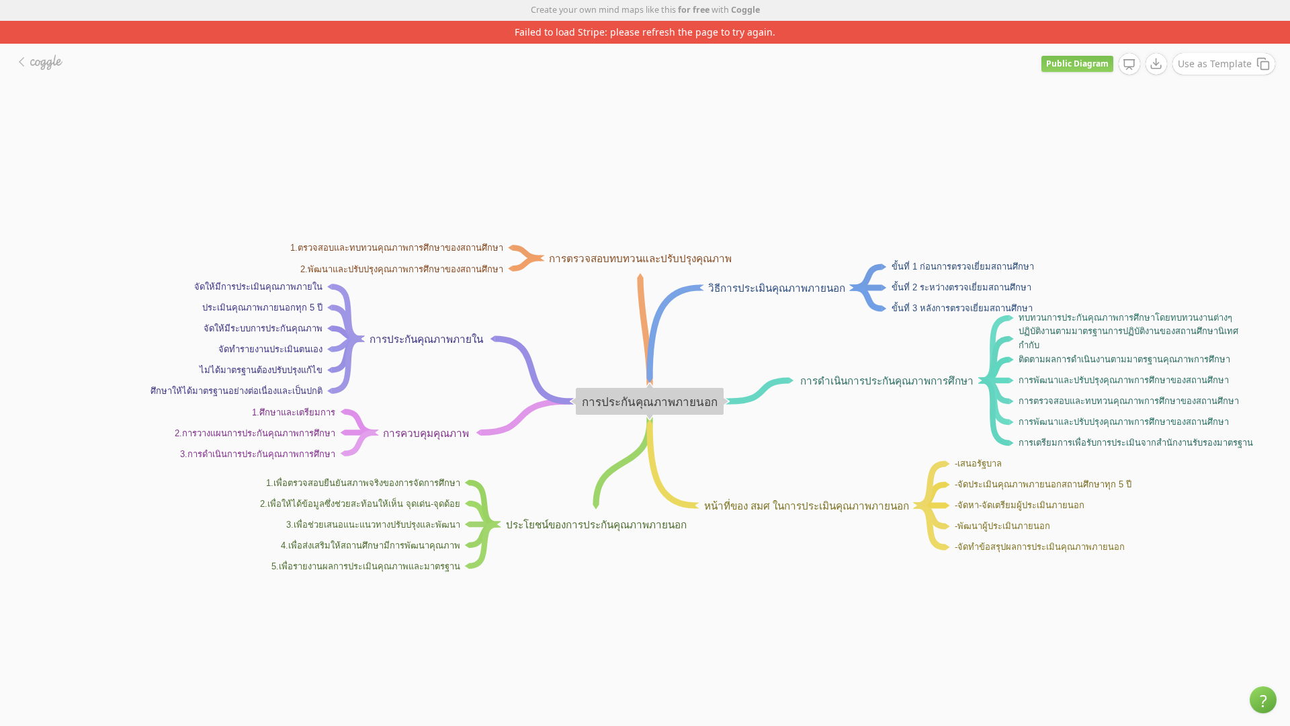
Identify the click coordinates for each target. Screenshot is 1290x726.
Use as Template (1215, 63)
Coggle (745, 9)
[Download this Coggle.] (1156, 64)
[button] (1263, 699)
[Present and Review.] (1129, 64)
